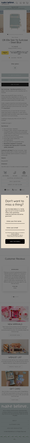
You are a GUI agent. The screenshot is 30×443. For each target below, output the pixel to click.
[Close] (27, 197)
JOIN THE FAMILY (15, 241)
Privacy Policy (10, 236)
